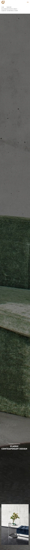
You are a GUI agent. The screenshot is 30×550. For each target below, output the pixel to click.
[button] (27, 2)
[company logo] (3, 2)
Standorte (9, 7)
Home (2, 7)
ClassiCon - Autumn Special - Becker (9, 10)
